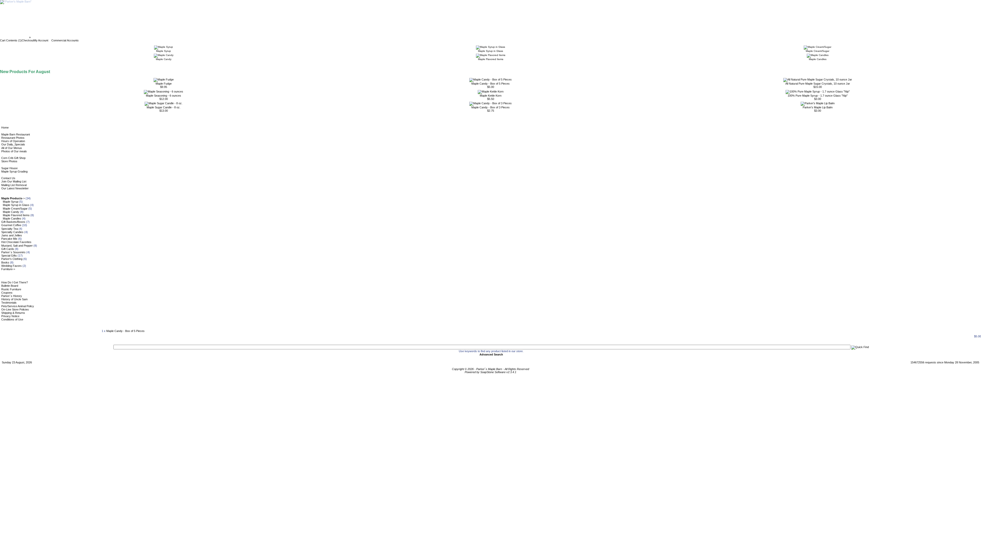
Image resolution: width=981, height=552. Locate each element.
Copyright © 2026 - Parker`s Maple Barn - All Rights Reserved (490, 369)
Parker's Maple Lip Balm (818, 107)
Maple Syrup (10, 201)
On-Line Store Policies (15, 309)
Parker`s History (11, 295)
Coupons (7, 292)
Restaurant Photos (13, 137)
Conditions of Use (12, 319)
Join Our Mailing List (13, 181)
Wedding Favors (11, 265)
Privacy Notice (10, 316)
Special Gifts (9, 255)
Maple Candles (12, 218)
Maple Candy (11, 211)
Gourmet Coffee (11, 225)
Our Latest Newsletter (15, 188)
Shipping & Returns (13, 312)
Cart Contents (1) (11, 40)
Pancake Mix (9, 238)
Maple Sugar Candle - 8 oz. (163, 107)
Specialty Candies (12, 232)
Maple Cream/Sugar (15, 208)
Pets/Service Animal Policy (17, 306)
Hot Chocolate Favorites (16, 242)
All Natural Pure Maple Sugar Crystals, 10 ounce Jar (817, 83)
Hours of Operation (13, 141)
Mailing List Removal (14, 185)
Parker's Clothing (11, 258)
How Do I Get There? (14, 282)
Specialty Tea (9, 228)
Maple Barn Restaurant (15, 134)
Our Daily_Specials (13, 144)
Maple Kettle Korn (490, 95)
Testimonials (9, 302)
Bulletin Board (9, 285)
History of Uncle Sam (14, 299)
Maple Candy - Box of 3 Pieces (490, 107)
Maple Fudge (164, 83)
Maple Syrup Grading (14, 171)
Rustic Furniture (11, 289)
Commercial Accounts (65, 40)
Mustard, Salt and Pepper (17, 245)
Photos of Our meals (14, 151)
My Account (41, 40)
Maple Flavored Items (16, 215)
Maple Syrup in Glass (16, 204)
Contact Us (8, 178)
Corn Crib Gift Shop (13, 157)
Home (5, 127)
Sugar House (9, 168)
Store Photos (9, 161)
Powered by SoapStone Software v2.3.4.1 (490, 372)
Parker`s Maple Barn (15, 37)
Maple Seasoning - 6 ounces (163, 95)
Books (5, 262)
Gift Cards (7, 248)
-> (13, 198)
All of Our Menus (11, 148)
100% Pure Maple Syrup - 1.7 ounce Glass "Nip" (818, 95)
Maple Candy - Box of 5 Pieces (490, 83)
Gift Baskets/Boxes (13, 221)
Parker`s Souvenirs (13, 252)
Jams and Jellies (11, 235)
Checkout (28, 40)
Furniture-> (8, 269)
